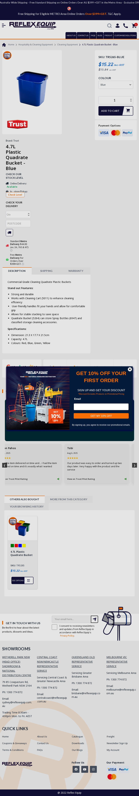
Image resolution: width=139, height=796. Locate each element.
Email (77, 398)
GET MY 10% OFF (101, 415)
